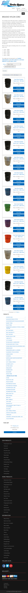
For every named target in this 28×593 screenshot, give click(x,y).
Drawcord (6, 446)
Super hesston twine (8, 500)
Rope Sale (8, 397)
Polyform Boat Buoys (11, 383)
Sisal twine (6, 505)
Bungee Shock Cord (10, 336)
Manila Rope (9, 368)
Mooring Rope (9, 370)
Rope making (6, 525)
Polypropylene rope (8, 443)
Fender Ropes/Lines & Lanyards (13, 350)
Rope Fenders (9, 395)
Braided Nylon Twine (12, 375)
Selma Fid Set (9, 403)
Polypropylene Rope (10, 389)
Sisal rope (6, 448)
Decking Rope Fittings (8, 462)
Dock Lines (6, 557)
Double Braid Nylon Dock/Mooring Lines (15, 346)
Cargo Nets (9, 338)
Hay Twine (6, 498)
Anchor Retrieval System (12, 319)
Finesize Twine (7, 493)
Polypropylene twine (8, 503)
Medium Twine (7, 496)
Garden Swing (9, 354)
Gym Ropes (8, 356)
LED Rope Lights (9, 364)
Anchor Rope (6, 466)
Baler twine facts (7, 521)
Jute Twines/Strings (11, 362)
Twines (5, 532)
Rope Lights (6, 487)
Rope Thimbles (9, 399)
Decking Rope (6, 473)
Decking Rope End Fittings (12, 344)
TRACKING (18, 8)
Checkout (14, 432)
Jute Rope (8, 360)
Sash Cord (8, 401)
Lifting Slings (9, 366)
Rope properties (7, 527)
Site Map (5, 587)
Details (18, 90)
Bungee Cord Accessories (9, 546)
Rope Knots (6, 530)
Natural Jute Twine (7, 480)
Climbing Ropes (7, 553)
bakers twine (13, 61)
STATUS (13, 8)
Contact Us (6, 583)
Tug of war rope (7, 452)
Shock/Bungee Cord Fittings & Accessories (13, 406)
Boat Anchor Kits (10, 332)
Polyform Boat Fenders (11, 385)
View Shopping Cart (22, 10)
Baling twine (6, 507)
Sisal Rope (8, 408)
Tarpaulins (8, 414)
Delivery (5, 586)
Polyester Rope (9, 381)
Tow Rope (6, 469)
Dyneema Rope (9, 348)
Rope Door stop (9, 393)
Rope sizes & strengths (8, 523)
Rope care (6, 534)
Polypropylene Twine (11, 391)
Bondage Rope (7, 541)
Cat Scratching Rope (8, 548)
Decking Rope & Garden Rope (12, 342)
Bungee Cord (6, 464)
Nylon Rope (8, 372)
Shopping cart (15, 425)
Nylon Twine (9, 373)
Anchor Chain (9, 317)
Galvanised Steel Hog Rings (12, 352)
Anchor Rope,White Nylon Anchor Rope (15, 321)
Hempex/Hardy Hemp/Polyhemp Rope (14, 358)
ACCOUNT (23, 8)
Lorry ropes (6, 512)
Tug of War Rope (10, 418)
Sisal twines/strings (11, 410)
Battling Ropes (9, 330)
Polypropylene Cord (10, 387)
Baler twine (6, 491)
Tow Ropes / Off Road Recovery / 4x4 (14, 416)
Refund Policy (6, 518)
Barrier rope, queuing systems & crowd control (15, 328)
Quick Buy (18, 87)
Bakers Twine (9, 323)
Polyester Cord (9, 379)
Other (7, 377)
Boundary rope (7, 450)
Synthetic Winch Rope (11, 412)
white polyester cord (16, 59)
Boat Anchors (9, 334)
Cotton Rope (9, 340)
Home (4, 64)
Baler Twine (9, 325)
